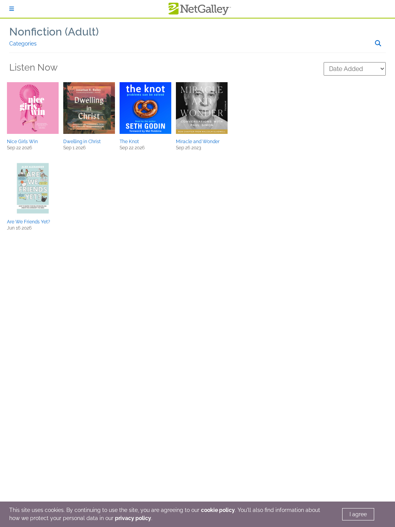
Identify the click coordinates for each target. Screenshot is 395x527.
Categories (23, 44)
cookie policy (218, 510)
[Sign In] (12, 9)
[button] (33, 108)
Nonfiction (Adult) (54, 31)
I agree (358, 514)
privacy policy (133, 518)
